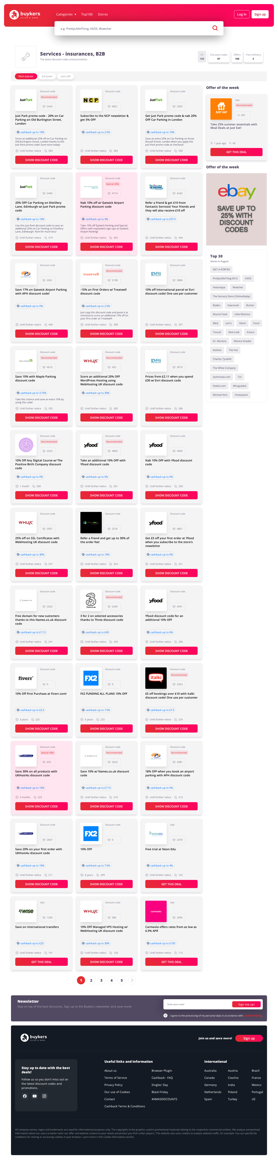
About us (110, 1070)
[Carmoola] (156, 911)
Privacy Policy (113, 1085)
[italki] (156, 678)
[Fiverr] (26, 678)
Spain (208, 1099)
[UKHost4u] (26, 756)
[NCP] (91, 100)
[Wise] (26, 911)
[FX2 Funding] (91, 678)
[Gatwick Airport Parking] (91, 187)
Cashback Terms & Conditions (124, 1106)
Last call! (65, 76)
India (231, 1085)
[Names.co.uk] (26, 600)
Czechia (233, 1078)
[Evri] (156, 274)
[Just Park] (26, 100)
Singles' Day (160, 1085)
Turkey (232, 1099)
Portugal (257, 1092)
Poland (232, 1092)
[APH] (26, 274)
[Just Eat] (221, 109)
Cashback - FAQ (162, 1078)
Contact (109, 1099)
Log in (241, 14)
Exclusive (47, 76)
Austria (233, 1070)
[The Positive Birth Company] (26, 445)
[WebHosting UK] (91, 361)
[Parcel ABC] (91, 522)
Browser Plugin (162, 1070)
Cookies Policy (253, 1015)
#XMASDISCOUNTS (164, 1099)
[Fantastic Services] (156, 187)
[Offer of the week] (236, 209)
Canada (209, 1078)
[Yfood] (91, 445)
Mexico (256, 1085)
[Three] (91, 600)
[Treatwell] (91, 274)
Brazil (255, 1070)
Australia (210, 1070)
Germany (210, 1085)
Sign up (260, 14)
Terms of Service (115, 1078)
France (256, 1078)
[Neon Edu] (156, 833)
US (253, 1099)
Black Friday (160, 1092)
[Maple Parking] (26, 361)
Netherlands (212, 1092)
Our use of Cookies (117, 1092)
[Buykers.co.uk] (30, 15)
